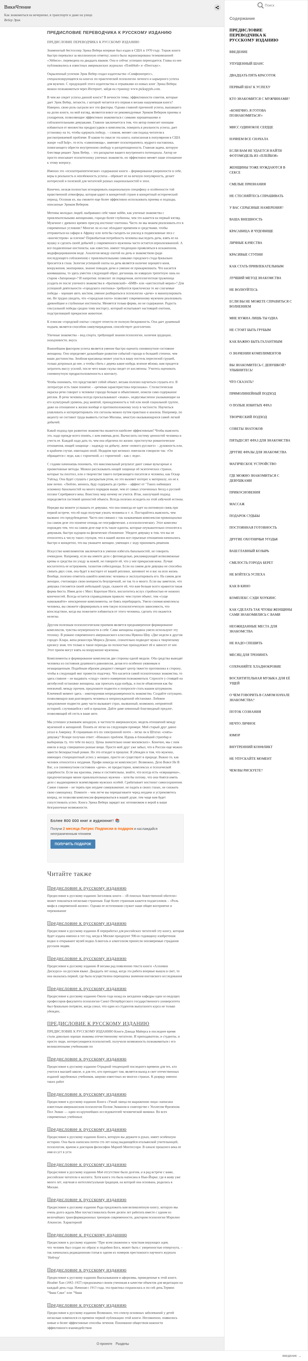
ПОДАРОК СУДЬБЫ (244, 515)
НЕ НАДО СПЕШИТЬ (245, 643)
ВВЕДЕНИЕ (238, 51)
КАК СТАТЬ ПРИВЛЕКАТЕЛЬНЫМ (256, 266)
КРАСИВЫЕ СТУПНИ (246, 254)
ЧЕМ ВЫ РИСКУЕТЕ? (246, 770)
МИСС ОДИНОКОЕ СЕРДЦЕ (251, 127)
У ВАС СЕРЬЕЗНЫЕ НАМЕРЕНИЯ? (256, 207)
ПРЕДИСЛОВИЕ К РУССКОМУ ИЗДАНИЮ (98, 1023)
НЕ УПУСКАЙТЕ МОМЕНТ (250, 758)
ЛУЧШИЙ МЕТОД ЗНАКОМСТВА (255, 278)
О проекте (104, 1344)
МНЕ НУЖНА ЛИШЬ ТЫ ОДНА (253, 318)
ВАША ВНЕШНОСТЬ (245, 219)
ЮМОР (234, 735)
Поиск (265, 5)
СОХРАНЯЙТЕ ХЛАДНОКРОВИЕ (255, 666)
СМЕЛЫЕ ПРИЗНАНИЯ (247, 184)
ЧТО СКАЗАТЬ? (241, 381)
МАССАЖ (237, 504)
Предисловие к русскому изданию (87, 887)
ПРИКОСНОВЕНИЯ (244, 492)
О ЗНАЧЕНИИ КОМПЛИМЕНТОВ (255, 353)
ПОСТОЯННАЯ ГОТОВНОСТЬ (253, 527)
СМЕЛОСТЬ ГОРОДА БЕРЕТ (251, 562)
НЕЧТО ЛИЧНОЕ (242, 723)
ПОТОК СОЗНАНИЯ (245, 711)
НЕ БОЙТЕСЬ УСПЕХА (247, 574)
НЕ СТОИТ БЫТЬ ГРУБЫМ (250, 329)
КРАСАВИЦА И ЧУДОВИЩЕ (251, 231)
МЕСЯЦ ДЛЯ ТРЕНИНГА (248, 654)
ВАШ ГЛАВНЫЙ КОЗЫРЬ (249, 551)
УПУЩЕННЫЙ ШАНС (246, 63)
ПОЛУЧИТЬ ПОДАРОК (73, 844)
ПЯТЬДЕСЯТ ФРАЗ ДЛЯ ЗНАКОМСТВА (259, 440)
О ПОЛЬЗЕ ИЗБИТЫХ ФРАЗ (250, 405)
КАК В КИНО (239, 586)
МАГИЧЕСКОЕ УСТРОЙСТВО (252, 463)
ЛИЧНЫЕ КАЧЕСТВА (245, 242)
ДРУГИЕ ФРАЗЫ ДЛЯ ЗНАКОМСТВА (258, 452)
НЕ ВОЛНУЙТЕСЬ (243, 289)
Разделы (122, 1344)
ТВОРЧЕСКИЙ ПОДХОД (248, 417)
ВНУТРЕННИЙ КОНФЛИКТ (251, 746)
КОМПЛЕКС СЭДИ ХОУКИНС (252, 597)
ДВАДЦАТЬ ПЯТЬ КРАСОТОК (252, 75)
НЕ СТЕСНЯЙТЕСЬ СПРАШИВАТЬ (256, 195)
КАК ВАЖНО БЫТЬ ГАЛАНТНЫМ (255, 341)
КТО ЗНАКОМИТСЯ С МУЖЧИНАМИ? (259, 98)
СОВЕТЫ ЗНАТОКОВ (246, 428)
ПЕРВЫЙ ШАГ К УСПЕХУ (249, 87)
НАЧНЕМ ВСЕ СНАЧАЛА (248, 138)
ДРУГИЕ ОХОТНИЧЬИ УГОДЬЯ (253, 539)
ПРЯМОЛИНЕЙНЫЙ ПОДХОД (252, 393)
